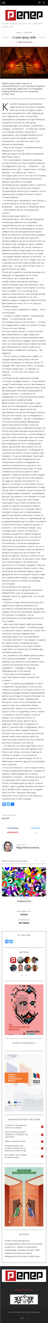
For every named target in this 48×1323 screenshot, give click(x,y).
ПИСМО (24, 913)
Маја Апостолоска (25, 42)
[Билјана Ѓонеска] (34, 967)
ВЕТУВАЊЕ (24, 921)
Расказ (18, 33)
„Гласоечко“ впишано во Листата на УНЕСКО (15, 1126)
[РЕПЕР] (13, 960)
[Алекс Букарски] (34, 960)
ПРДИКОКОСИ (24, 901)
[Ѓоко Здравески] (27, 960)
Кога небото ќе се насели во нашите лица (16, 1156)
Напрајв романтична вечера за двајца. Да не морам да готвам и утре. (15, 1148)
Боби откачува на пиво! (15, 1141)
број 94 (5, 818)
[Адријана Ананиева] (20, 967)
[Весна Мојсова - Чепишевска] (20, 960)
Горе (22, 1318)
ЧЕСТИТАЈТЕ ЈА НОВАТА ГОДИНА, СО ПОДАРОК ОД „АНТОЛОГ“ (16, 1134)
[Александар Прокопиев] (13, 967)
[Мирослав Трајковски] (27, 967)
